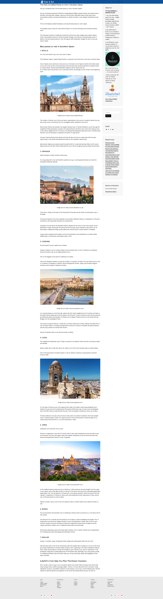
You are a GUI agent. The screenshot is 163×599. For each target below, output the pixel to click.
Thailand (59, 587)
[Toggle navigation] (119, 2)
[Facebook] (106, 129)
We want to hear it (110, 191)
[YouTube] (113, 129)
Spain (80, 8)
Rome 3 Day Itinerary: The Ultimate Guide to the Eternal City (111, 150)
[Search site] (113, 2)
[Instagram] (111, 129)
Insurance (110, 582)
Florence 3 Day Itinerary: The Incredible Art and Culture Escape (112, 144)
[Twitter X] (109, 129)
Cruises (75, 583)
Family (92, 584)
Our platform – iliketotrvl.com (111, 11)
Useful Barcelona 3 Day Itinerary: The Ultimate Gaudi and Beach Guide (112, 156)
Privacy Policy (111, 586)
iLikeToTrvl (63, 569)
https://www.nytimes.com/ (75, 402)
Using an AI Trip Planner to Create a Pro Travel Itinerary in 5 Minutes (112, 172)
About (41, 586)
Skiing (92, 586)
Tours (41, 582)
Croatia (59, 584)
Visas (109, 583)
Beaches (92, 583)
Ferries (75, 584)
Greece (58, 582)
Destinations (43, 584)
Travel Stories (43, 583)
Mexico (58, 583)
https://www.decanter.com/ (74, 484)
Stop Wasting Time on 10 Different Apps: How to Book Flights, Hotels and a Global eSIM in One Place (112, 164)
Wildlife (92, 587)
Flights (75, 582)
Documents (110, 584)
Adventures (93, 582)
